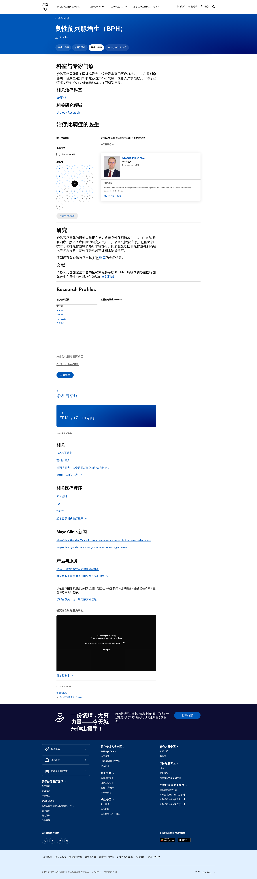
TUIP (59, 503)
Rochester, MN (68, 154)
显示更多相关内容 (67, 474)
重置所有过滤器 (67, 216)
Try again (106, 650)
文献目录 (107, 277)
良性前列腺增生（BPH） (90, 28)
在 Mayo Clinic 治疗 (117, 47)
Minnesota (61, 319)
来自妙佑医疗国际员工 (69, 356)
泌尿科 (61, 97)
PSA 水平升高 (64, 452)
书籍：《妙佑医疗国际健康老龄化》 (77, 569)
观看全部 (60, 323)
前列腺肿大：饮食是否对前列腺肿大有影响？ (83, 467)
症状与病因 (63, 47)
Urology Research (68, 112)
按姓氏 (59, 161)
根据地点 (60, 147)
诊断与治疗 (80, 47)
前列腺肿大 (63, 460)
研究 (99, 257)
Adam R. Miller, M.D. (133, 157)
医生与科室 (96, 47)
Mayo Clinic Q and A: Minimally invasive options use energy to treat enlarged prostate (103, 539)
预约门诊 (63, 37)
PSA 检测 (61, 496)
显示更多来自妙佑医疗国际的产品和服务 (80, 576)
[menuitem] (63, 47)
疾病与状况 (63, 18)
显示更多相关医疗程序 (69, 518)
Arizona (59, 310)
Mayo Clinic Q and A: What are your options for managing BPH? (91, 547)
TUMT (60, 511)
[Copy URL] (124, 643)
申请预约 (65, 375)
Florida (59, 314)
